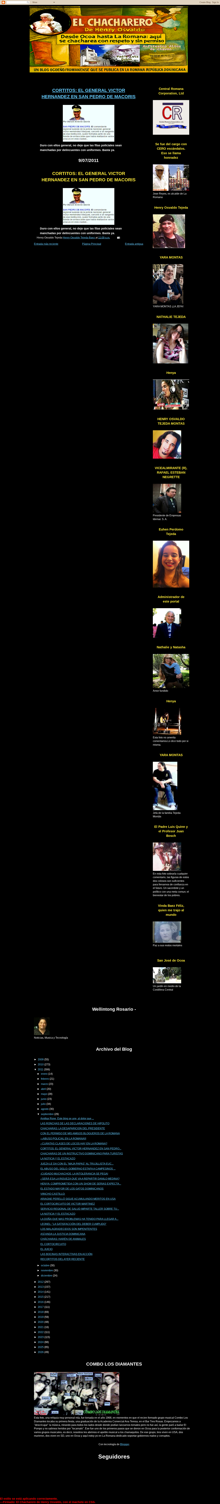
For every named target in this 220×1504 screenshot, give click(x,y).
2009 (41, 1059)
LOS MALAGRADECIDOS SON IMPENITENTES (68, 1229)
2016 (41, 1302)
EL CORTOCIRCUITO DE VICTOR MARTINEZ (67, 1203)
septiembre (47, 1114)
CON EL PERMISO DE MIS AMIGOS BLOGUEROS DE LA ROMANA (80, 1133)
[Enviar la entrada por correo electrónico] (118, 237)
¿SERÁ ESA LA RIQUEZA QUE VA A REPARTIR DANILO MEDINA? (80, 1178)
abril (44, 1089)
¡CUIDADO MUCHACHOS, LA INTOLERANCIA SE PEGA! (74, 1173)
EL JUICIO (46, 1249)
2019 (41, 1317)
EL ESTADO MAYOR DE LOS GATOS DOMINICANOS (72, 1188)
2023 (41, 1337)
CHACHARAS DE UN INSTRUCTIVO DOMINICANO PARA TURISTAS (81, 1153)
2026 (41, 1352)
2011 (41, 1069)
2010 (41, 1064)
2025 (41, 1347)
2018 (41, 1312)
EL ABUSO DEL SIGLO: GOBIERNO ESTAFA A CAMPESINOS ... (77, 1168)
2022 (41, 1332)
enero (44, 1073)
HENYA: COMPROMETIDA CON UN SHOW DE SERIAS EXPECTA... (80, 1183)
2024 (41, 1342)
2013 (41, 1286)
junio (44, 1099)
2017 (41, 1307)
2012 (41, 1281)
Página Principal (91, 244)
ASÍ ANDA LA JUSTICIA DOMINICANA (62, 1234)
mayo (44, 1094)
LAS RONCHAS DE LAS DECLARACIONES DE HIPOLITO (74, 1123)
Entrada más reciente (46, 244)
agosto (45, 1109)
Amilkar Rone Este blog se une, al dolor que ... (67, 1118)
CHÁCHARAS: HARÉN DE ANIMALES (63, 1239)
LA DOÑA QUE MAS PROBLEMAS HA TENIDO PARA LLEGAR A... (79, 1219)
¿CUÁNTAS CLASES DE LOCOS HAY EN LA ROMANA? (73, 1143)
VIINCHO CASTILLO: (52, 1193)
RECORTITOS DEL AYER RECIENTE (62, 1259)
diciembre (47, 1275)
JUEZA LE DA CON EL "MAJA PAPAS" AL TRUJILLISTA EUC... (77, 1163)
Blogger (124, 1444)
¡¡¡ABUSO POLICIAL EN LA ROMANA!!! (63, 1138)
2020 (41, 1322)
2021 (41, 1327)
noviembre (47, 1270)
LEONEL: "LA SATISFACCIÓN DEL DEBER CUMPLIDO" (73, 1224)
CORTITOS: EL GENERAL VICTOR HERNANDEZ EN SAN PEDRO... (80, 1148)
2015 (41, 1296)
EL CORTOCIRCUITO (53, 1244)
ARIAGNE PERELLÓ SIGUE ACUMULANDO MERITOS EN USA (78, 1198)
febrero (45, 1078)
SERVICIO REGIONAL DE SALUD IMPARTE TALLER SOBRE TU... (79, 1208)
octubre (45, 1265)
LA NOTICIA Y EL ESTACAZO (57, 1158)
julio (43, 1104)
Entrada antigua (134, 244)
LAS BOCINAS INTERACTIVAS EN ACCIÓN (66, 1254)
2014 (41, 1291)
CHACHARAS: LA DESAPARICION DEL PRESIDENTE (72, 1128)
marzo (45, 1084)
